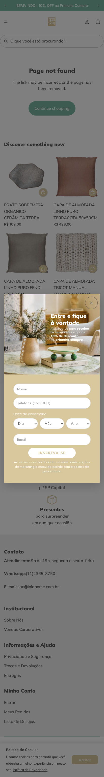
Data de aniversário (29, 414)
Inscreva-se (52, 453)
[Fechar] (91, 302)
